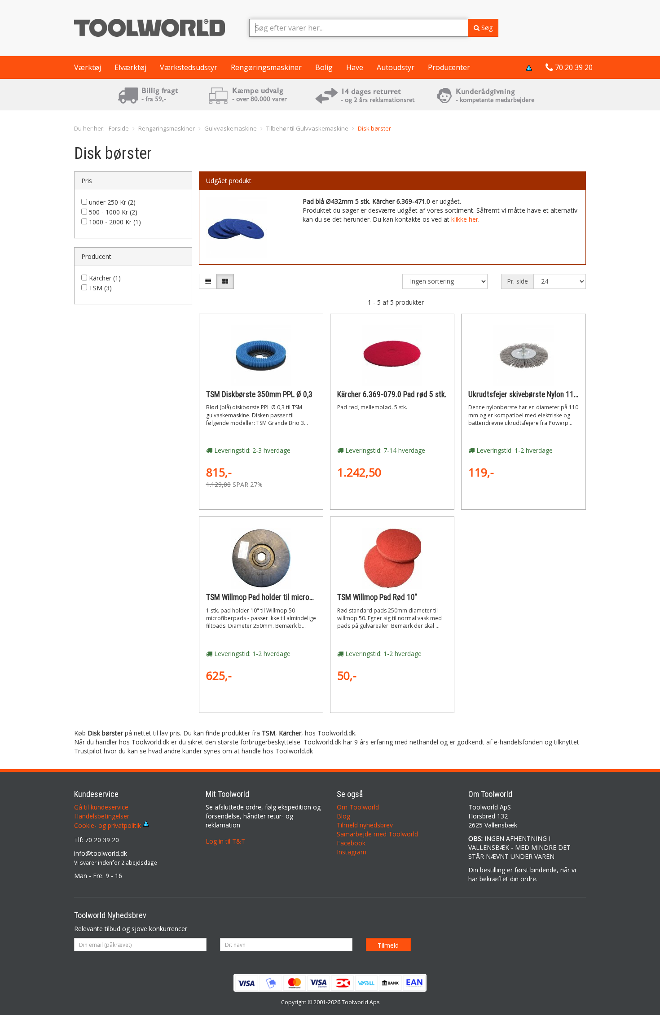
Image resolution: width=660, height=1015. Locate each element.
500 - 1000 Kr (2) (113, 212)
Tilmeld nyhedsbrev (365, 825)
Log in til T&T (225, 841)
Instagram (351, 852)
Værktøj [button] (87, 67)
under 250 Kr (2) (112, 202)
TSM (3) (100, 288)
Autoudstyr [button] (395, 67)
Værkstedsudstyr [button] (188, 67)
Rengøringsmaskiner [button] (266, 67)
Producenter (449, 67)
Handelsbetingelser (101, 816)
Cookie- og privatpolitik (108, 825)
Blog (343, 816)
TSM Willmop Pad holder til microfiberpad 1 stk (279, 597)
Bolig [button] (324, 67)
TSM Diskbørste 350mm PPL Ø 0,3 (259, 394)
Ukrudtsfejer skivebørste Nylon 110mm (529, 394)
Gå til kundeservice (101, 807)
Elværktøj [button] (130, 67)
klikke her (464, 219)
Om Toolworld (358, 807)
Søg (486, 27)
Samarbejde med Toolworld (377, 834)
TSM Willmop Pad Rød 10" (377, 597)
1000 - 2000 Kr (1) (115, 222)
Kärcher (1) (105, 278)
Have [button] (354, 67)
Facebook (351, 843)
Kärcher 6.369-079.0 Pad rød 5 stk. (392, 394)
